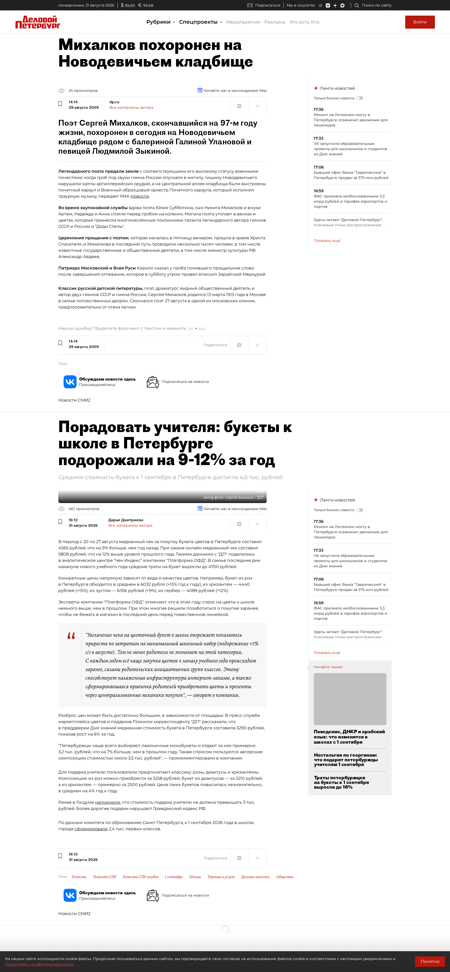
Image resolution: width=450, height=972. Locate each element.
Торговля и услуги (221, 877)
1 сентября (174, 877)
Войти (420, 22)
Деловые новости (255, 877)
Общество (284, 877)
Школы (195, 877)
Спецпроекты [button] (199, 22)
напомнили (107, 802)
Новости (139, 196)
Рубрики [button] (159, 22)
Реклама (274, 22)
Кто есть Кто (304, 22)
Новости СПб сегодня (140, 877)
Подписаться (267, 5)
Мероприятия (243, 22)
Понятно (430, 961)
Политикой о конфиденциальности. (39, 964)
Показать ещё (327, 240)
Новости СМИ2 (74, 400)
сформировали (91, 828)
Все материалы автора (131, 107)
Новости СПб (104, 877)
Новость (79, 877)
